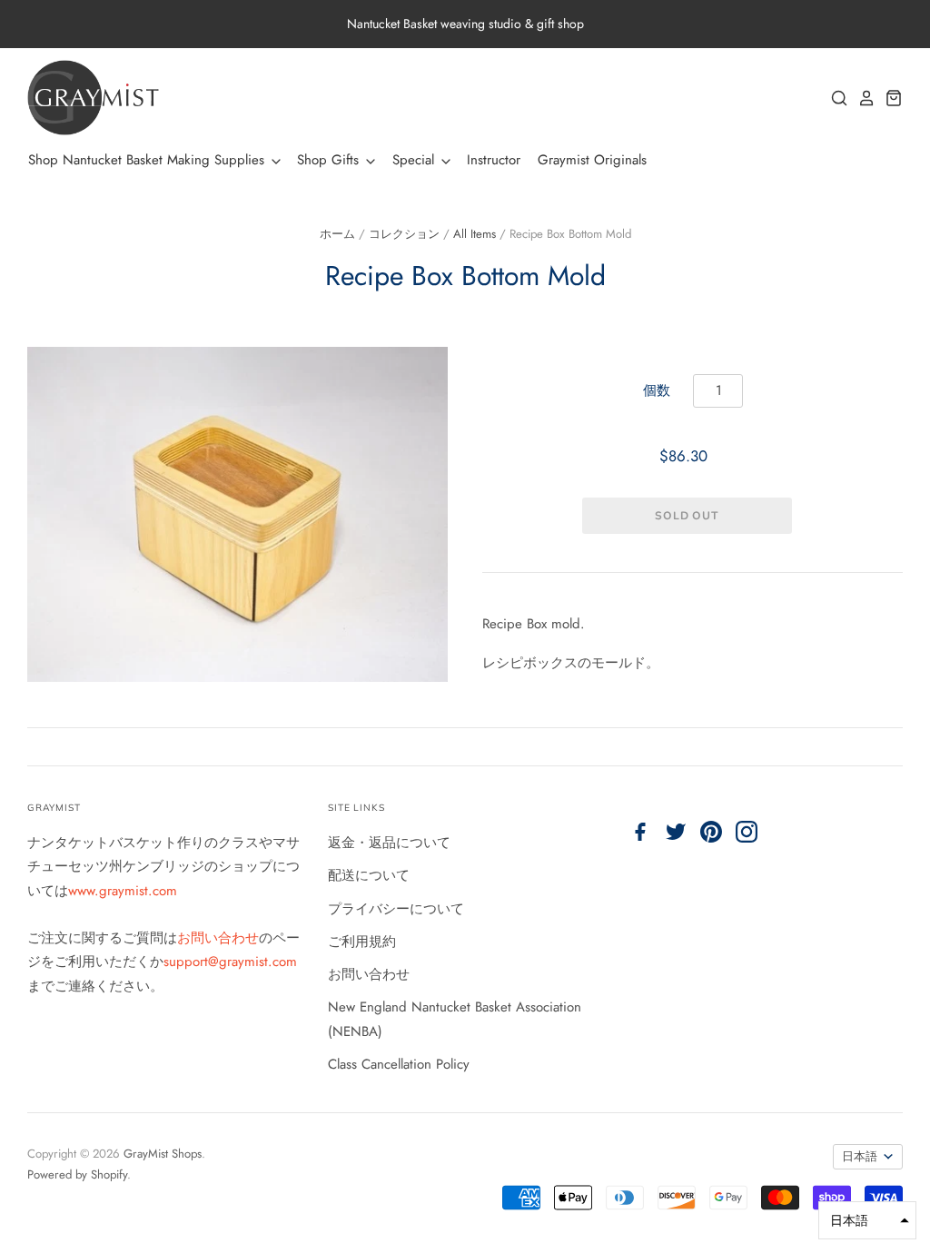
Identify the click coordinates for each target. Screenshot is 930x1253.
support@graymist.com (230, 962)
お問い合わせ (218, 938)
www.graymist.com (122, 891)
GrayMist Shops (163, 1153)
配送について (369, 875)
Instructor (493, 160)
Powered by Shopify (77, 1174)
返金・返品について (389, 843)
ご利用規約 (362, 942)
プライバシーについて (396, 909)
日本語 (859, 1156)
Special (415, 160)
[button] (867, 1220)
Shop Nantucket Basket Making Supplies (148, 160)
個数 (656, 390)
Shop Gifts (330, 160)
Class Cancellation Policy (399, 1064)
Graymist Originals (592, 160)
